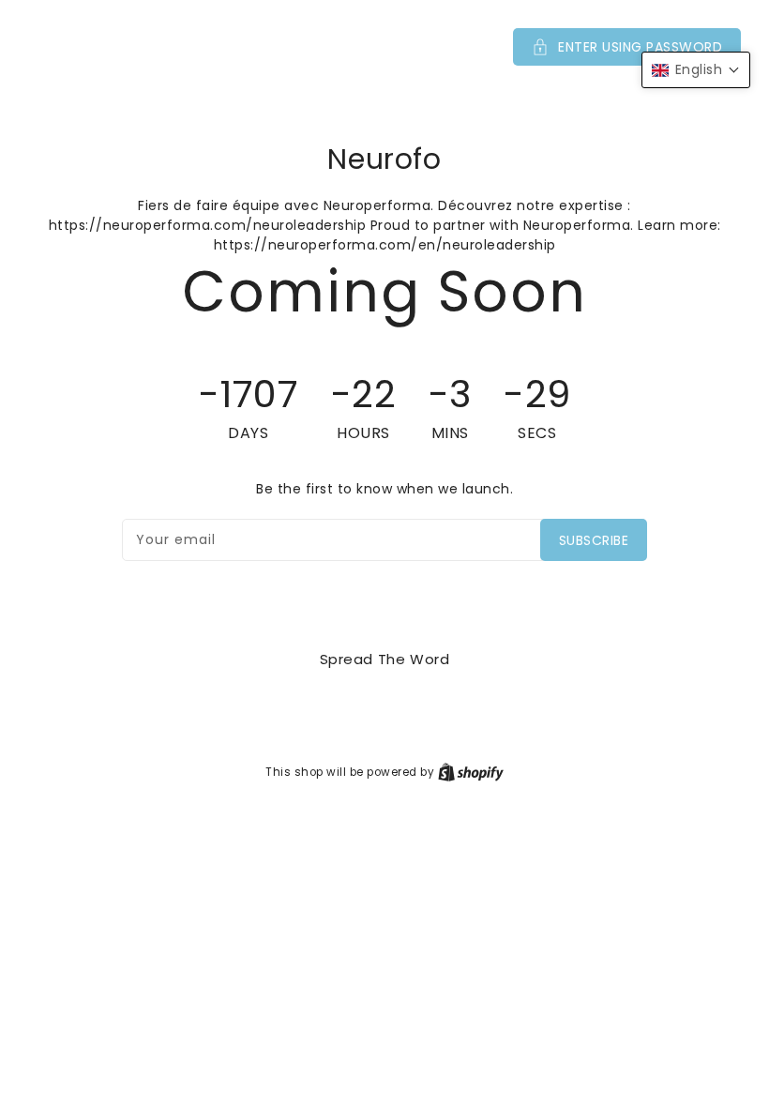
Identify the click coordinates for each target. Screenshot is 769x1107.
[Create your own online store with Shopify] (471, 772)
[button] (384, 47)
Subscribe (594, 540)
